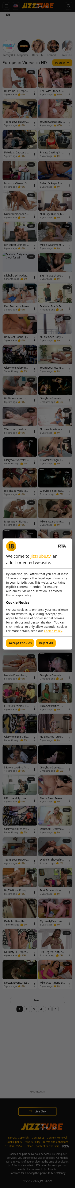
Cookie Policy (53, 631)
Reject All (46, 643)
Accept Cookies (20, 643)
